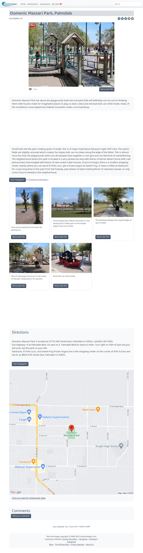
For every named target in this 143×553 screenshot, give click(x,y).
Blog (51, 544)
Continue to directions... (39, 179)
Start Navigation (17, 180)
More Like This (107, 89)
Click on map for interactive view (28, 497)
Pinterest (93, 539)
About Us (90, 544)
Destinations (32, 4)
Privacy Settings (77, 544)
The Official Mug (62, 544)
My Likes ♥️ (57, 4)
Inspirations (45, 4)
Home (23, 4)
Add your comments (21, 516)
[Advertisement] (71, 128)
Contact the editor (69, 539)
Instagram (71, 542)
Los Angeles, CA (15, 18)
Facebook (83, 539)
